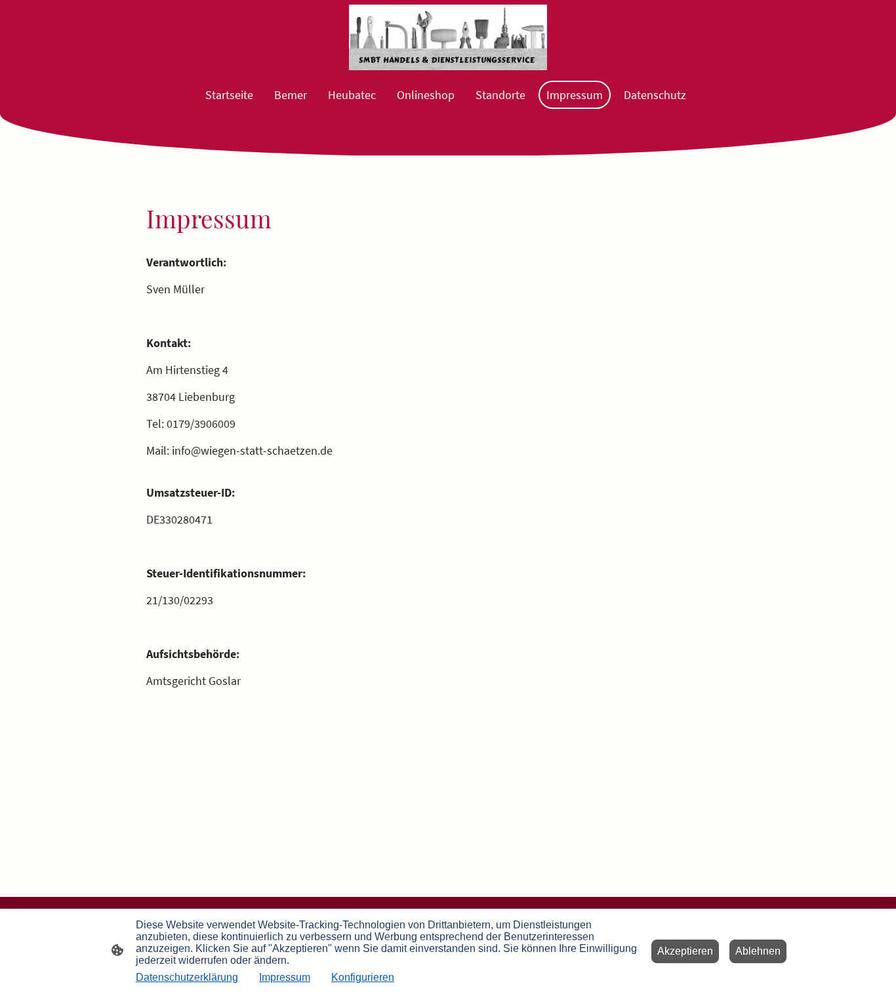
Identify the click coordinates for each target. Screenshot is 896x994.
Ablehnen (758, 951)
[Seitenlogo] (447, 38)
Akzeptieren (685, 951)
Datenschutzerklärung (187, 977)
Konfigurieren (362, 977)
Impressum (284, 977)
